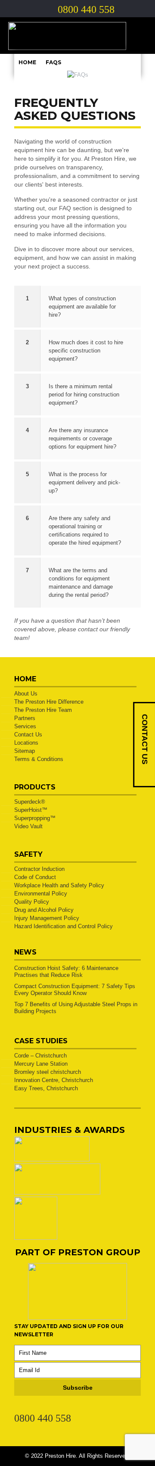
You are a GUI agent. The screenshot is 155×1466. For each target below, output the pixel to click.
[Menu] (139, 35)
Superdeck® (29, 802)
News (25, 952)
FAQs (53, 62)
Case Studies (41, 1041)
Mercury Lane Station (41, 1064)
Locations (26, 742)
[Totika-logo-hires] (35, 1238)
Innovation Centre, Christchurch (53, 1080)
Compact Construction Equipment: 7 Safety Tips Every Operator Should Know (74, 989)
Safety (28, 854)
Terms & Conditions (38, 759)
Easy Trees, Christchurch (46, 1088)
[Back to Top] (137, 1448)
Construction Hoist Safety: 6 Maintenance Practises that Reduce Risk (66, 971)
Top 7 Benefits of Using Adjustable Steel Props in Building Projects (75, 1007)
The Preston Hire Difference (49, 702)
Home (27, 62)
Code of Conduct (35, 877)
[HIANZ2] (57, 1192)
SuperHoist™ (30, 810)
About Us (25, 693)
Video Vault (28, 826)
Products (35, 787)
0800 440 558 (42, 1418)
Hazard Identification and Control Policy (63, 926)
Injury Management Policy (46, 918)
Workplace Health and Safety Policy (59, 885)
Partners (24, 718)
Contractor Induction (39, 869)
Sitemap (24, 751)
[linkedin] (19, 1408)
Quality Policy (31, 901)
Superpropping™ (35, 818)
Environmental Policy (40, 893)
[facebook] (34, 1408)
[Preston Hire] (77, 36)
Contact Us (28, 734)
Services (25, 726)
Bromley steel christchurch (47, 1072)
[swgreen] (52, 1159)
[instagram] (50, 1408)
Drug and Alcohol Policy (44, 910)
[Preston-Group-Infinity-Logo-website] (77, 1318)
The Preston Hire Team (43, 710)
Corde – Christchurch (40, 1055)
